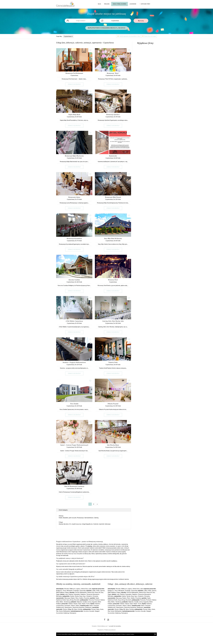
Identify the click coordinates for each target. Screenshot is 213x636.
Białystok (79, 602)
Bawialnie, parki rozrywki (69, 517)
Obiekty (61, 516)
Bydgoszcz (59, 590)
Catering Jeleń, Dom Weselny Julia (113, 321)
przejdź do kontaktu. (115, 626)
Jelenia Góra (84, 588)
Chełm (98, 590)
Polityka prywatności (110, 630)
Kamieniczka (113, 156)
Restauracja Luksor (74, 197)
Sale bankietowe (88, 517)
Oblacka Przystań (113, 404)
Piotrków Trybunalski (74, 594)
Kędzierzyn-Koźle (61, 600)
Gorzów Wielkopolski (81, 592)
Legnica (78, 588)
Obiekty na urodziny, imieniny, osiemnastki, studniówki (78, 584)
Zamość (102, 590)
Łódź (66, 594)
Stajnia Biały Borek (74, 114)
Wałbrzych (72, 588)
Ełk (73, 609)
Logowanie (133, 4)
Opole (97, 598)
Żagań (58, 594)
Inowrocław (83, 590)
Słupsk (84, 603)
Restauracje (80, 517)
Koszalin (91, 611)
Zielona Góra (90, 592)
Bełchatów (59, 596)
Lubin (89, 588)
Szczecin (86, 611)
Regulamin (100, 630)
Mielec (61, 602)
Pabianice (83, 594)
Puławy (67, 592)
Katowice (97, 603)
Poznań (93, 609)
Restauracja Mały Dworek (113, 197)
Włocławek (70, 590)
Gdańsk (70, 603)
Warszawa (67, 598)
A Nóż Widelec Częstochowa (74, 321)
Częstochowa (68, 36)
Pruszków (86, 598)
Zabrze (77, 605)
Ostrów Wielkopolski (64, 611)
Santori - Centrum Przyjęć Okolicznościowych (74, 445)
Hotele (60, 517)
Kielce (91, 605)
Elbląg (69, 609)
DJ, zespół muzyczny (75, 524)
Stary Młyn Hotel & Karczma (113, 238)
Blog (99, 4)
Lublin (93, 590)
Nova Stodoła (74, 404)
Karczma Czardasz (74, 280)
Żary (102, 592)
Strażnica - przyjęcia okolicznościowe (74, 362)
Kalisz (98, 609)
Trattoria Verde (113, 362)
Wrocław (66, 588)
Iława (75, 609)
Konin (101, 609)
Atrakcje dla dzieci (64, 524)
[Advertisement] (93, 535)
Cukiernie (95, 524)
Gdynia (75, 603)
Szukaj (142, 20)
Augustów (94, 602)
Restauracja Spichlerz (113, 114)
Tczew (88, 603)
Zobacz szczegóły (74, 84)
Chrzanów (95, 596)
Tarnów (77, 596)
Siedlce (81, 598)
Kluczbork (76, 600)
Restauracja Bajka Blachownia (74, 156)
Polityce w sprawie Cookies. (128, 634)
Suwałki (85, 602)
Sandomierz (88, 607)
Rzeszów (91, 600)
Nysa (67, 600)
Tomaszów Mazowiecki (92, 594)
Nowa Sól (97, 592)
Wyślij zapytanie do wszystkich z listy (129, 36)
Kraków (72, 596)
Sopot (79, 603)
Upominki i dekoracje (104, 524)
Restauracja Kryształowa (74, 238)
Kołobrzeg (66, 613)
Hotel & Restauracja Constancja (74, 486)
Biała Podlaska (60, 592)
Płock (77, 598)
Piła (57, 611)
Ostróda (80, 609)
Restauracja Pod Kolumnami (74, 73)
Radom (73, 598)
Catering (96, 517)
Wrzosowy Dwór (113, 280)
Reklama (106, 4)
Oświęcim (89, 596)
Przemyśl (97, 600)
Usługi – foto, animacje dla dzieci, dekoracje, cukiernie (130, 584)
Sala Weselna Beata (113, 445)
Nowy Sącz (82, 596)
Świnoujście (73, 613)
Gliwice (73, 605)
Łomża (89, 602)
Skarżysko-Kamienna (78, 607)
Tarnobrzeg (67, 602)
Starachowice (68, 607)
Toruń (64, 590)
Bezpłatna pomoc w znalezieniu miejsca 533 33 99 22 (106, 28)
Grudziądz (76, 590)
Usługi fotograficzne (87, 524)
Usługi (61, 522)
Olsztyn (65, 609)
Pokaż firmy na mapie (150, 36)
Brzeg (71, 600)
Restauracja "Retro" (113, 73)
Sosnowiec (67, 605)
